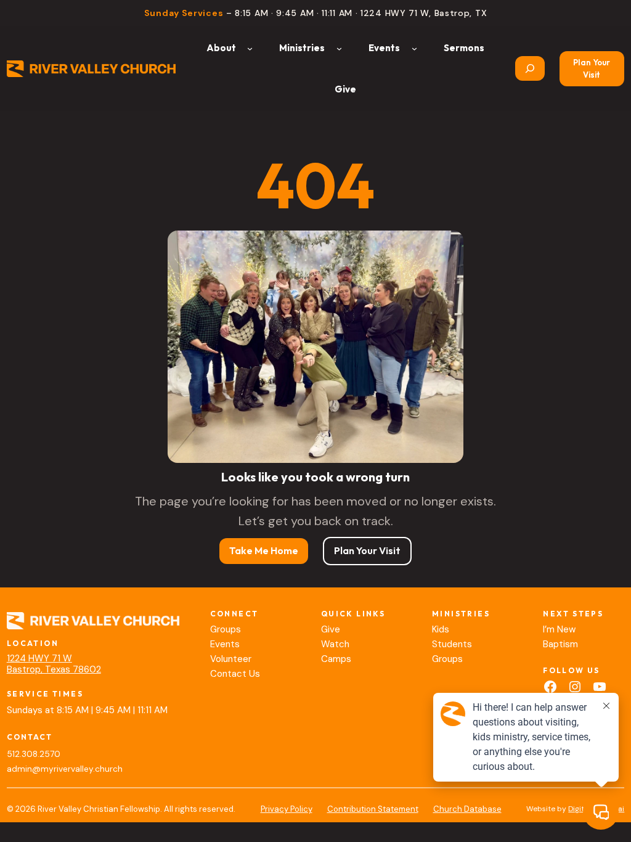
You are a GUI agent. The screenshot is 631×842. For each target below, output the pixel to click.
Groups (225, 629)
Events (225, 644)
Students (452, 644)
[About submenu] (250, 48)
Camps (336, 659)
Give (330, 629)
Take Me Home (263, 550)
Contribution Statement (372, 809)
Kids (440, 629)
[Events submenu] (414, 48)
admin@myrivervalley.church (65, 769)
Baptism (560, 644)
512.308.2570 (33, 754)
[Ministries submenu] (339, 48)
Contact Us (235, 674)
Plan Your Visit (591, 68)
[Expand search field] (530, 68)
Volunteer (230, 659)
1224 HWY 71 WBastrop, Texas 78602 (54, 664)
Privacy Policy (286, 809)
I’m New (559, 629)
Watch (335, 644)
